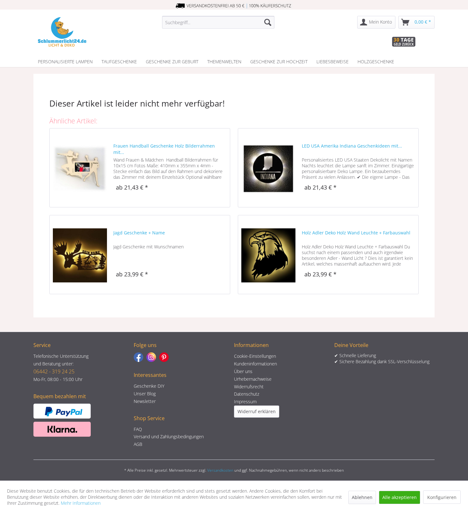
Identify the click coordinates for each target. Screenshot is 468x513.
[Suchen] (267, 22)
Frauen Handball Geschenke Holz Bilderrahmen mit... (164, 149)
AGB (138, 444)
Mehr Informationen (81, 503)
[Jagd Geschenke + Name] (80, 255)
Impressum (245, 402)
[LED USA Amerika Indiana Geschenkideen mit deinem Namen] (268, 168)
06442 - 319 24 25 (53, 371)
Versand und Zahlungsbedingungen (169, 436)
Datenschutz (246, 394)
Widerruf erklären (257, 411)
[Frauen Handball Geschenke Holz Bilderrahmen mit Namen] (80, 168)
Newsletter (145, 401)
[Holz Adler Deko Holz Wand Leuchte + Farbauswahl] (268, 255)
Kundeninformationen (255, 364)
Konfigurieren (442, 497)
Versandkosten (220, 470)
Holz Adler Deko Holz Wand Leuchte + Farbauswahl (356, 233)
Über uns (243, 371)
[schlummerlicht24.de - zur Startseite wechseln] (62, 32)
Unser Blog (145, 394)
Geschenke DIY (149, 386)
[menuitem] (218, 22)
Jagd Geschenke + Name (139, 233)
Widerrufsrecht (249, 387)
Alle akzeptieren (399, 497)
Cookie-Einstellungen (255, 356)
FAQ (138, 429)
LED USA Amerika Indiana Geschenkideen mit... (352, 146)
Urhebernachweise (253, 379)
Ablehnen (362, 497)
